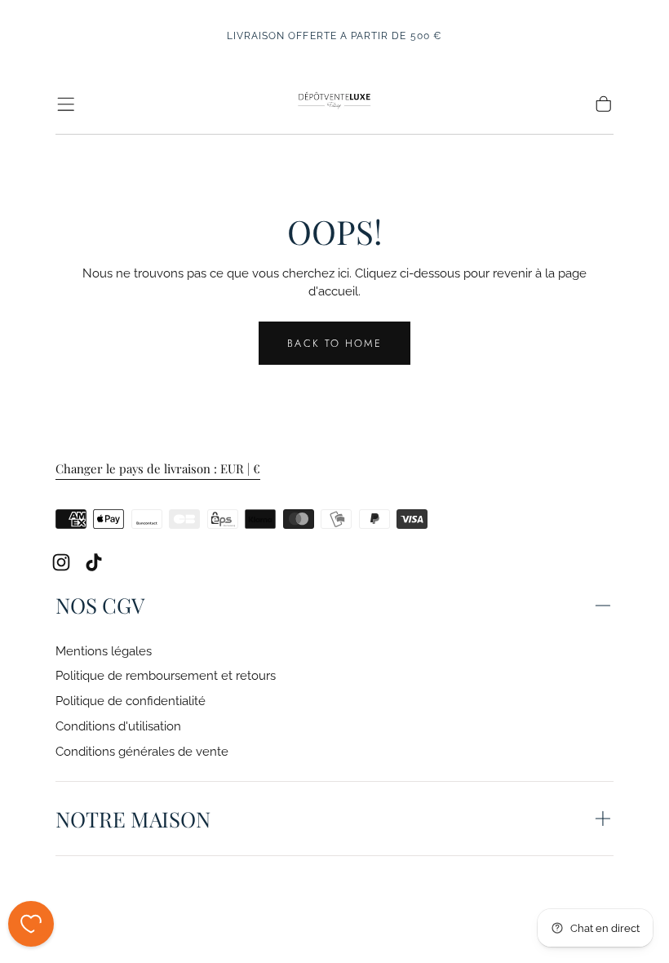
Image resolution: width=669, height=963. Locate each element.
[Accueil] (334, 104)
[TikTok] (94, 562)
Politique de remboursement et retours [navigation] (165, 675)
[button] (65, 104)
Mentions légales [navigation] (103, 651)
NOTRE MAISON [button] (132, 818)
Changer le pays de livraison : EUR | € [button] (157, 469)
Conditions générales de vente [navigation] (141, 751)
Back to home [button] (334, 343)
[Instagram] (61, 562)
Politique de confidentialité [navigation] (130, 701)
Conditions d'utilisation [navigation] (118, 726)
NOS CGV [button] (99, 605)
